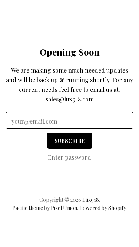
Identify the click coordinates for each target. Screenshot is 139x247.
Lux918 (69, 17)
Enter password (69, 157)
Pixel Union (64, 207)
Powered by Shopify (102, 207)
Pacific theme (27, 207)
